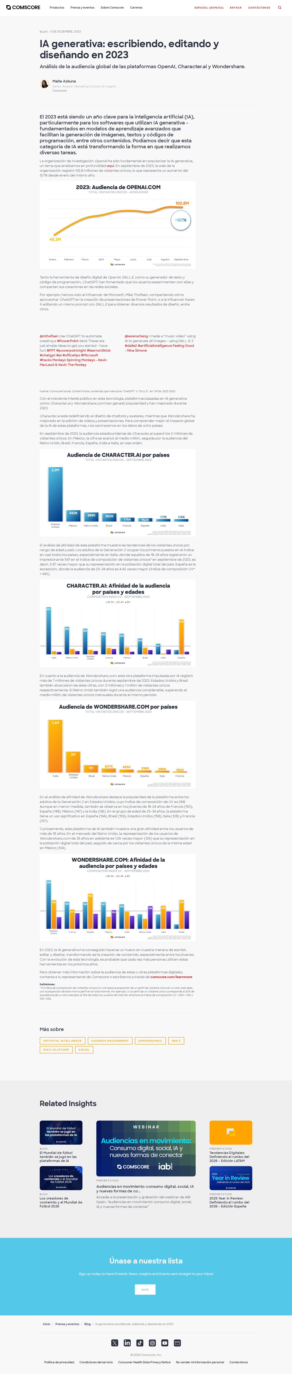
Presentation (107, 1180)
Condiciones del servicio (96, 1362)
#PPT (51, 350)
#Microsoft (89, 355)
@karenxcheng (136, 336)
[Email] (177, 1344)
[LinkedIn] (127, 1344)
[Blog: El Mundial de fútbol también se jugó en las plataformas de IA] (61, 1133)
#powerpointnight (71, 350)
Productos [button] (57, 7)
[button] (209, 10)
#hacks (46, 360)
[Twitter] (114, 1344)
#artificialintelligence (155, 346)
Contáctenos (238, 1362)
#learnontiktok (99, 350)
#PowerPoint (67, 341)
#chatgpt (47, 355)
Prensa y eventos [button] (82, 7)
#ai (59, 355)
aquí (110, 166)
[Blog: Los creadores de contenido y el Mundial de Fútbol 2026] (61, 1178)
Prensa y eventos (67, 1324)
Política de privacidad (59, 1362)
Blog (44, 31)
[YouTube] (164, 1344)
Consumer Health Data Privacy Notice (144, 1362)
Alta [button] (145, 1289)
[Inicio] (23, 9)
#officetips (71, 355)
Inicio (46, 1324)
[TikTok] (139, 1344)
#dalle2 (131, 346)
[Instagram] (152, 1344)
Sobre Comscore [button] (112, 7)
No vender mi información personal (200, 1362)
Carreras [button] (136, 7)
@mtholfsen (49, 336)
